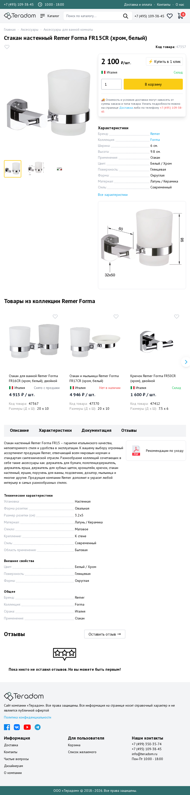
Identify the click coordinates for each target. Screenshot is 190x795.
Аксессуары (29, 29)
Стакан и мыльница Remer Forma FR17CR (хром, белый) (94, 378)
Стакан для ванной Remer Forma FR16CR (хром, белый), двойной (33, 378)
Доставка (126, 107)
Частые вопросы (16, 759)
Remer (155, 133)
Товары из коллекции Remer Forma (49, 301)
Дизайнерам (13, 766)
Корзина (74, 745)
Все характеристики (113, 194)
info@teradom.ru (144, 754)
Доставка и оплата (138, 4)
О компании (13, 772)
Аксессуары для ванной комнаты (68, 29)
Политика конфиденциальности (27, 717)
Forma (155, 139)
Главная (10, 29)
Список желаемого (82, 752)
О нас (180, 4)
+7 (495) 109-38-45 (19, 4)
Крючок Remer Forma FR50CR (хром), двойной (153, 378)
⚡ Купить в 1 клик (164, 61)
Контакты (163, 4)
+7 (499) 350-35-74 (147, 744)
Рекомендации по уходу (165, 450)
